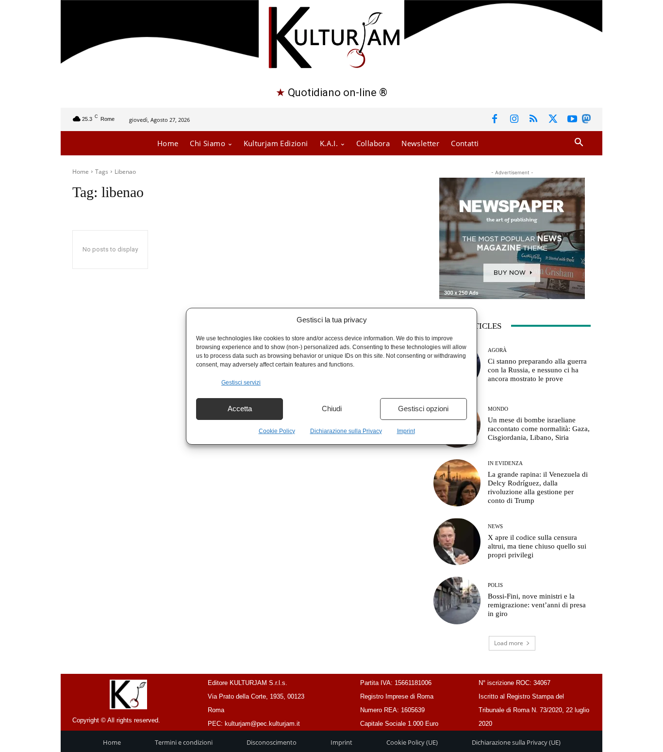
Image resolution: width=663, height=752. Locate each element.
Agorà (497, 350)
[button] (579, 143)
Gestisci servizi (241, 382)
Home (80, 171)
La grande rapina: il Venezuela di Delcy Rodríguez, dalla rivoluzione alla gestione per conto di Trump (538, 487)
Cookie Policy (277, 431)
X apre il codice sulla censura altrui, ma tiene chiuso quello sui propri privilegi (537, 546)
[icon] (586, 121)
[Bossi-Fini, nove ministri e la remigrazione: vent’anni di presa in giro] (457, 600)
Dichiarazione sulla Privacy (346, 431)
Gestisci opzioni (423, 408)
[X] (553, 119)
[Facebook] (494, 119)
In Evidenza (505, 463)
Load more (508, 643)
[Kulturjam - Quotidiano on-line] (331, 36)
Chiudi (332, 408)
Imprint (406, 431)
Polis (495, 585)
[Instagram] (514, 119)
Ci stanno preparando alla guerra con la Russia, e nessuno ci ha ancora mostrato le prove (537, 370)
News (495, 526)
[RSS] (533, 119)
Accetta (240, 408)
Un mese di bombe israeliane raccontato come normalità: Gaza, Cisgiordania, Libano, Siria (539, 428)
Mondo (498, 409)
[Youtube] (572, 119)
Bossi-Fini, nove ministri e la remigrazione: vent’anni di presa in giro (537, 605)
